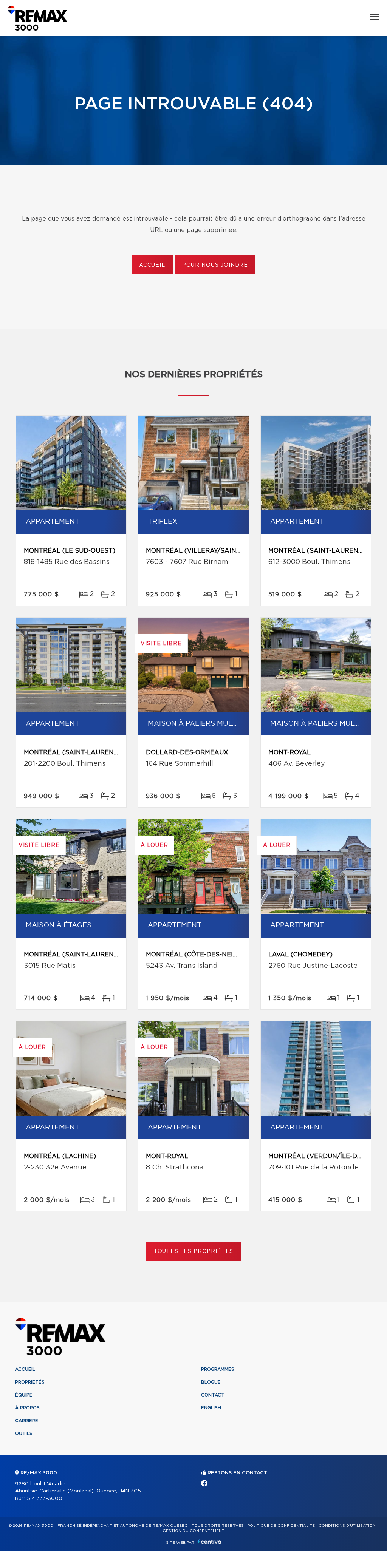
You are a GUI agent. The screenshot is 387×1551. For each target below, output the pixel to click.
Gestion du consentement (193, 1531)
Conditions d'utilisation (347, 1526)
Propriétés (30, 1382)
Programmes (217, 1369)
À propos (27, 1408)
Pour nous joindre (215, 265)
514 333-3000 (44, 1498)
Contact (212, 1395)
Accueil (152, 265)
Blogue (211, 1382)
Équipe (24, 1395)
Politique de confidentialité (281, 1526)
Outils (24, 1433)
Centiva (209, 1541)
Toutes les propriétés (194, 1251)
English (211, 1408)
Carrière (26, 1420)
